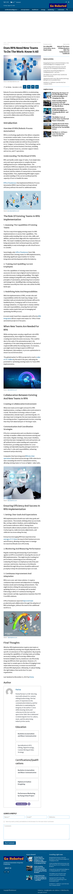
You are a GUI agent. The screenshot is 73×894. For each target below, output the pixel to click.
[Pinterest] (33, 87)
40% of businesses (21, 252)
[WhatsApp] (37, 87)
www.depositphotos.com (13, 211)
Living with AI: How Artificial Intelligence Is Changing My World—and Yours (53, 71)
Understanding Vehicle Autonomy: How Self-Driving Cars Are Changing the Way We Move (54, 67)
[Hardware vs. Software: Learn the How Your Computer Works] (47, 134)
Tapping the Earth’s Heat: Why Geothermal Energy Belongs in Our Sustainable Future (56, 79)
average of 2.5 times (10, 539)
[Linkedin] (68, 2)
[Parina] (5, 87)
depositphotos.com (12, 389)
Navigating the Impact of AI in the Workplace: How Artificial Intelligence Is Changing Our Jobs (56, 63)
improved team (28, 601)
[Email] (29, 804)
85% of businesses (10, 183)
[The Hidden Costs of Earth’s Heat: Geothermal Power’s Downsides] (47, 119)
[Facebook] (66, 2)
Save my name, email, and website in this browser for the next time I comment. (30, 821)
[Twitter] (29, 87)
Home (5, 42)
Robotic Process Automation (13, 42)
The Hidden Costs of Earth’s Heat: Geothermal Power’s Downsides (60, 118)
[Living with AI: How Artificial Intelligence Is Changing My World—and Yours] (47, 111)
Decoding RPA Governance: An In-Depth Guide (49, 48)
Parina (9, 87)
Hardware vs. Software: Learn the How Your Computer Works (59, 133)
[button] (67, 9)
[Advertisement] (36, 24)
